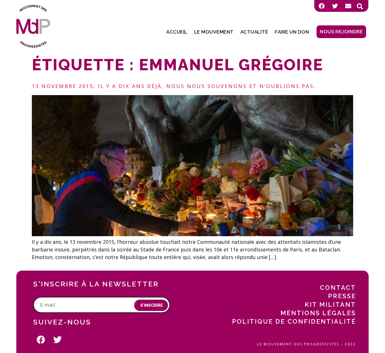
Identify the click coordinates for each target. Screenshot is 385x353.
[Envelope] (348, 6)
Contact (338, 287)
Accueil (176, 32)
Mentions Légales (318, 313)
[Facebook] (322, 6)
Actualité (254, 32)
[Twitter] (335, 6)
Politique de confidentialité (294, 321)
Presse (342, 296)
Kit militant (330, 304)
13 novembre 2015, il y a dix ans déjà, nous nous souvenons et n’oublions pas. (174, 86)
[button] (360, 6)
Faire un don (292, 32)
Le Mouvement (214, 32)
